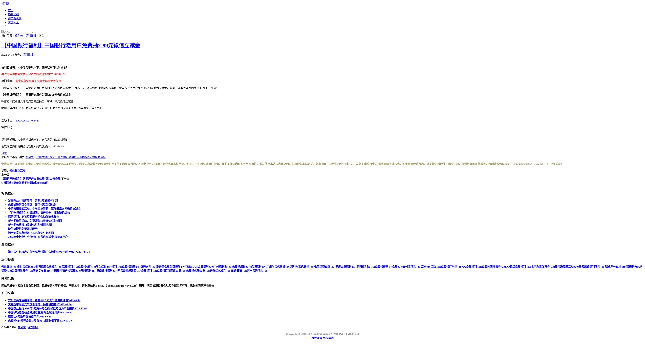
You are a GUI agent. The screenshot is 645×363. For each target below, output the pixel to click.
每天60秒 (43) (148, 266)
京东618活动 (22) (431, 266)
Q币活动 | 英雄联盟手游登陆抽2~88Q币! (25, 182)
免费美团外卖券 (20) (494, 266)
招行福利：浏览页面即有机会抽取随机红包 (33, 216)
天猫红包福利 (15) (220, 270)
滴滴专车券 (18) (42, 270)
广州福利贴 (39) (223, 266)
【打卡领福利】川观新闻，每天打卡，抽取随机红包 (39, 212)
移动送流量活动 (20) (567, 266)
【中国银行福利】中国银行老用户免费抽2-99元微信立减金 (70, 45)
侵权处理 (316, 338)
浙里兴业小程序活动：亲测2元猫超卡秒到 (33, 200)
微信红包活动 (17, 170)
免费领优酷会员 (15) (198, 270)
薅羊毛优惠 (15, 18)
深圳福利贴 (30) (365, 266)
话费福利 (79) (70, 266)
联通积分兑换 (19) (615, 266)
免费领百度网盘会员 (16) (171, 270)
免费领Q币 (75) (87, 266)
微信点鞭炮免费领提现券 (23, 228)
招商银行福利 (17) (107, 270)
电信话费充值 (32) (324, 266)
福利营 (6, 3)
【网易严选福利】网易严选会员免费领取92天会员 (30, 178)
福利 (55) (117, 266)
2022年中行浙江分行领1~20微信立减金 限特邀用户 (38, 236)
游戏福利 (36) (258, 266)
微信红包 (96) (9, 266)
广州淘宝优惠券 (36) (278, 266)
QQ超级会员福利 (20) (518, 266)
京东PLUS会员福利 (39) (199, 266)
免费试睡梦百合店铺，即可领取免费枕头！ (33, 204)
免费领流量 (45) (131, 266)
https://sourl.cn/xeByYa (27, 120)
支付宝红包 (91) (26, 266)
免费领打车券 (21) (451, 266)
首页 (10, 10)
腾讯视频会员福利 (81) (49, 266)
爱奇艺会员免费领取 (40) (170, 266)
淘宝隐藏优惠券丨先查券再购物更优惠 (38, 80)
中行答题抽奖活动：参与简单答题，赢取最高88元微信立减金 (44, 208)
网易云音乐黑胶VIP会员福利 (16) (137, 270)
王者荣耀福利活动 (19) (592, 266)
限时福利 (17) (88, 270)
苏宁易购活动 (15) (257, 270)
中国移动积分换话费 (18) (66, 270)
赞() (4, 153)
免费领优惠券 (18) (22, 270)
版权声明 (328, 338)
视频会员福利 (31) (345, 266)
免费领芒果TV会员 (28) (389, 266)
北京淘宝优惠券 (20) (543, 266)
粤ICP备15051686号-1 (346, 334)
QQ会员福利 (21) (472, 266)
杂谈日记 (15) (239, 270)
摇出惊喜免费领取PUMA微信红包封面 (31, 232)
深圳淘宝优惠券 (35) (302, 266)
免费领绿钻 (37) (241, 266)
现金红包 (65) (104, 266)
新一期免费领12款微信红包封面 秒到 (30, 224)
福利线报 (13, 14)
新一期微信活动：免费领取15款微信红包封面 (35, 220)
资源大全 (13, 22)
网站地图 (33, 327)
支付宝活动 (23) (412, 266)
